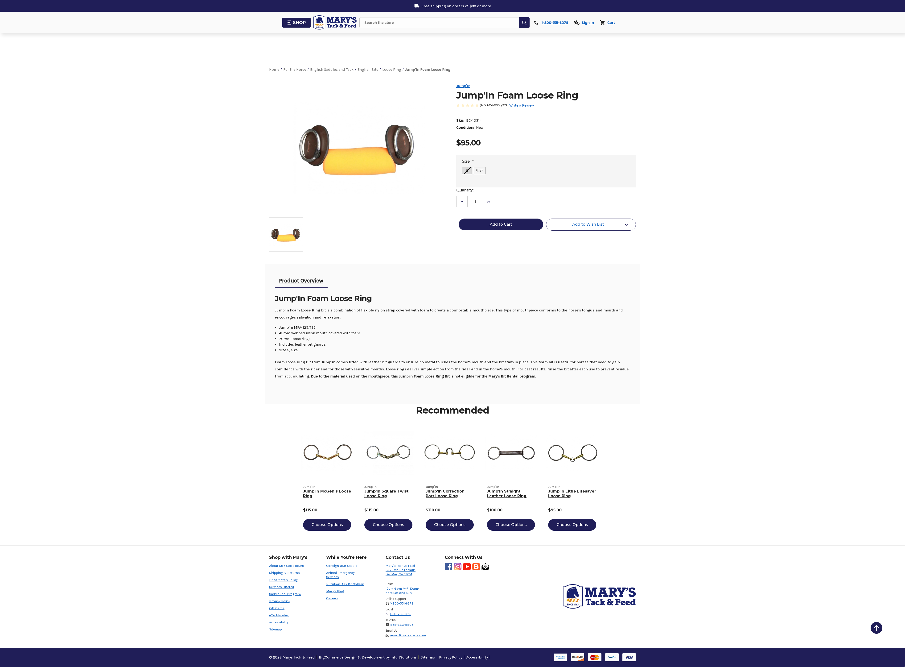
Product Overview (301, 280)
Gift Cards (276, 608)
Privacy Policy (279, 601)
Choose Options (327, 524)
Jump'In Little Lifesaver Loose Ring (572, 493)
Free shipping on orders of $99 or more (456, 6)
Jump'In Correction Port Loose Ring (445, 493)
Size (468, 161)
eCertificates (279, 615)
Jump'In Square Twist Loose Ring (386, 493)
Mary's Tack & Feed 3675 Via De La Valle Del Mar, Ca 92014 (400, 570)
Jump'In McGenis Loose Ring (327, 493)
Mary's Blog (335, 591)
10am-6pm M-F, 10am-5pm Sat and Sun (402, 591)
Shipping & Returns (284, 573)
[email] (485, 566)
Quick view (327, 453)
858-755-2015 (400, 614)
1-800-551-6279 (401, 603)
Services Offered (281, 587)
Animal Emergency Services (340, 575)
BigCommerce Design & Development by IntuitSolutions (368, 657)
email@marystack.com (408, 635)
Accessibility (278, 622)
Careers (332, 598)
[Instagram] (457, 566)
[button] (876, 628)
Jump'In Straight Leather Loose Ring (507, 493)
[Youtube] (467, 566)
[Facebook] (448, 566)
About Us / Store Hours (286, 566)
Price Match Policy (283, 580)
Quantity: (464, 190)
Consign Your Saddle (341, 566)
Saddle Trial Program (285, 594)
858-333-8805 (401, 625)
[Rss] (476, 566)
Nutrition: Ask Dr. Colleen (345, 584)
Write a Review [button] (521, 105)
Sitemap (275, 629)
